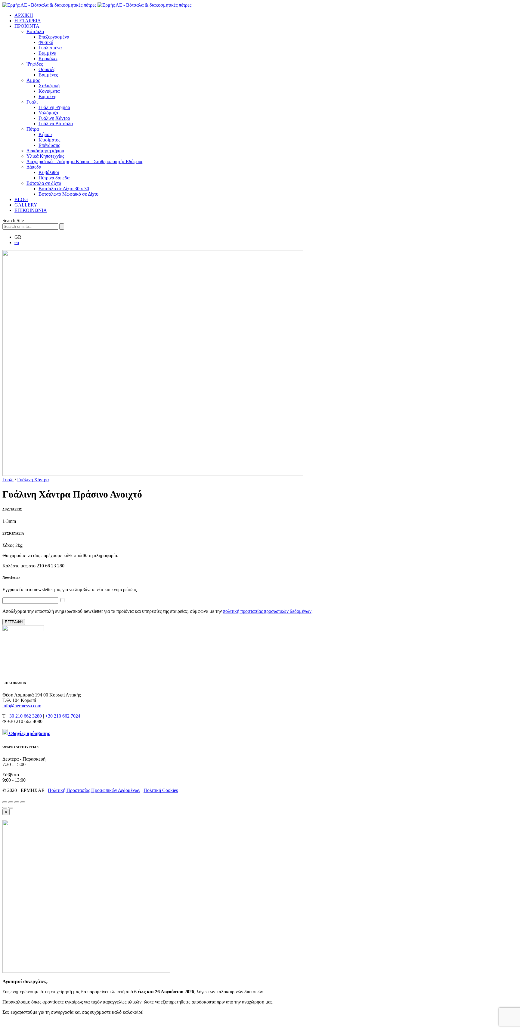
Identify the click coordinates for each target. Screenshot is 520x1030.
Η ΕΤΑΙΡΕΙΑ (27, 20)
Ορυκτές (47, 69)
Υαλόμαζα (48, 112)
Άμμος (33, 80)
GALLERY (25, 204)
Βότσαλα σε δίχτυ (43, 183)
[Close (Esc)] (4, 802)
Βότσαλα (35, 31)
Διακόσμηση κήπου (45, 150)
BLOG (21, 199)
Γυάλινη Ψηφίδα (54, 107)
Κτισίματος (49, 139)
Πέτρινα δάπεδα (54, 177)
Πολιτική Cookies (161, 790)
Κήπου (45, 134)
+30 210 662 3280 (24, 715)
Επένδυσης (49, 145)
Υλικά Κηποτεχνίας (45, 156)
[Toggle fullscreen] (16, 802)
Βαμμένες (48, 74)
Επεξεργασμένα (54, 36)
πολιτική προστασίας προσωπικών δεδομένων (267, 611)
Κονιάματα (49, 91)
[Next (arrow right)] (10, 807)
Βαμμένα (47, 53)
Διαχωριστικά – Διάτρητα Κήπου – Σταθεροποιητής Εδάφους (84, 161)
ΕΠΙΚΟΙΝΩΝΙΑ (30, 210)
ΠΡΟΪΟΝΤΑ (26, 26)
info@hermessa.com (21, 705)
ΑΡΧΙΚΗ (23, 15)
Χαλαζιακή (49, 85)
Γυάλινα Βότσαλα (56, 123)
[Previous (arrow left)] (4, 807)
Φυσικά (46, 42)
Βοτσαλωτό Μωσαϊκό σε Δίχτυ (68, 194)
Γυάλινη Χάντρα (54, 118)
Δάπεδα (33, 166)
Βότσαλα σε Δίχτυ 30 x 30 (64, 188)
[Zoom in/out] (22, 802)
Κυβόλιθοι (49, 172)
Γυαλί (32, 101)
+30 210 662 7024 (62, 715)
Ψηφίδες (34, 64)
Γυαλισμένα (50, 47)
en (16, 242)
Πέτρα (32, 129)
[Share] (10, 802)
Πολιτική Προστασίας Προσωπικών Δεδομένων (94, 790)
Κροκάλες (48, 58)
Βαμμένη (47, 96)
